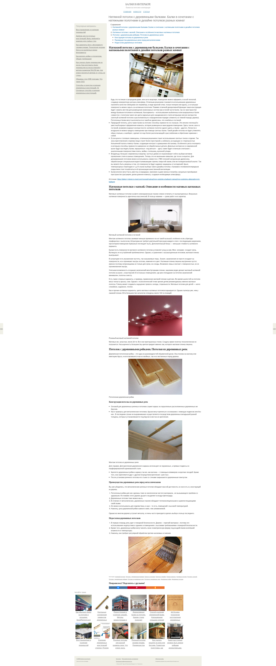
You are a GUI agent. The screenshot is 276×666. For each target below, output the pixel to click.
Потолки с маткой (192, 576)
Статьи (146, 11)
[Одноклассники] (155, 587)
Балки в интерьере (138, 4)
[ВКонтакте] (118, 587)
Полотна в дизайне (161, 576)
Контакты (118, 659)
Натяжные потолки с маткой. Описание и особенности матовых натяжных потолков (146, 32)
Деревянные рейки (166, 579)
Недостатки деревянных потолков (128, 42)
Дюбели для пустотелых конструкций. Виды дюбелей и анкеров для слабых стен (88, 38)
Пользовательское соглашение (130, 659)
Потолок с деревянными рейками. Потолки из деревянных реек (138, 35)
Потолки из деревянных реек (136, 579)
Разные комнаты (171, 576)
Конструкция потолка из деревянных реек (131, 37)
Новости (137, 11)
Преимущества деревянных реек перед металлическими (137, 40)
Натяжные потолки (181, 576)
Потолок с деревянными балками (135, 576)
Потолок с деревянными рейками (118, 579)
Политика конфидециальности (124, 661)
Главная (127, 11)
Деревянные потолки (177, 579)
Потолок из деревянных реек (152, 579)
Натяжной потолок (120, 576)
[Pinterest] (136, 587)
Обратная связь (159, 659)
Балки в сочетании (150, 576)
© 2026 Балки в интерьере (83, 659)
